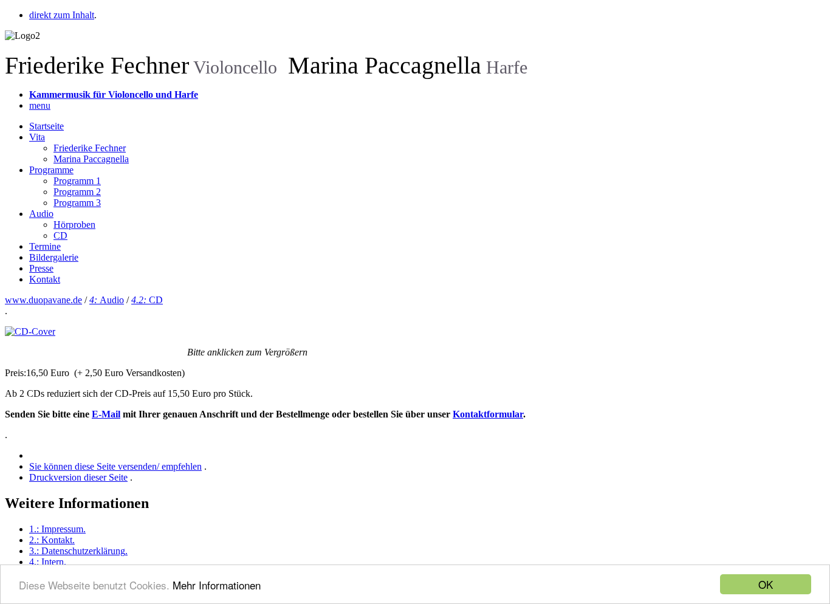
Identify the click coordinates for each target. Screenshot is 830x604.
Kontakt (44, 279)
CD (60, 235)
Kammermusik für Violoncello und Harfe (113, 94)
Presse (41, 268)
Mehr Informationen (217, 584)
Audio (41, 213)
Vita (37, 137)
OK (765, 584)
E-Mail (106, 414)
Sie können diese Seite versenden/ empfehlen (115, 466)
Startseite (46, 126)
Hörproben (74, 224)
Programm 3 (77, 202)
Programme (51, 170)
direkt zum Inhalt (61, 15)
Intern (47, 562)
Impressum (57, 529)
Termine (45, 246)
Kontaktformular (488, 414)
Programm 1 (77, 181)
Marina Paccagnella (91, 159)
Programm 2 (77, 192)
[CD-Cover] (30, 331)
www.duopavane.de (43, 300)
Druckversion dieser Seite (78, 477)
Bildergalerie (53, 257)
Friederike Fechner (89, 148)
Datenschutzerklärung (78, 551)
